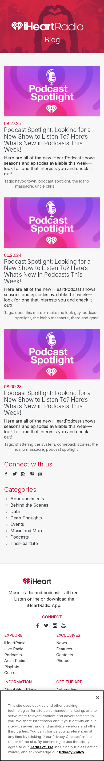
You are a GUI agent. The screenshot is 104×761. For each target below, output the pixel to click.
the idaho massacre (51, 318)
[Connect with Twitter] (15, 474)
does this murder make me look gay (48, 312)
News (61, 642)
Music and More (26, 530)
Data (15, 511)
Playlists (11, 666)
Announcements (27, 498)
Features (64, 649)
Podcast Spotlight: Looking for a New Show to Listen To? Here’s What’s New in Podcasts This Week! (47, 139)
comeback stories (73, 444)
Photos (62, 660)
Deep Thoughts (26, 517)
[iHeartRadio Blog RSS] (40, 474)
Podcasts (19, 537)
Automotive (66, 689)
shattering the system (35, 444)
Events (17, 524)
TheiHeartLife (24, 543)
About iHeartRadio (21, 689)
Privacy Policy (71, 752)
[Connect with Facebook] (6, 474)
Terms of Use (41, 747)
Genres (11, 672)
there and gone (85, 318)
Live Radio (13, 649)
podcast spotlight (54, 181)
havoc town (25, 181)
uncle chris (44, 186)
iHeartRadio (52, 581)
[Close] (97, 698)
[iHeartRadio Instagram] (23, 474)
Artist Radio (14, 660)
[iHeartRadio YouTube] (32, 474)
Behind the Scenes (29, 505)
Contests (64, 654)
